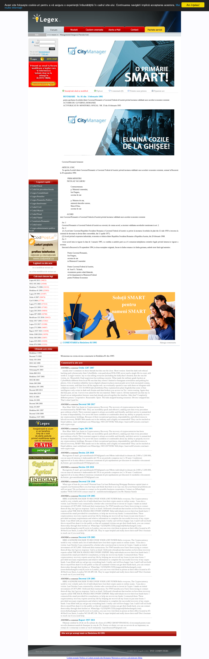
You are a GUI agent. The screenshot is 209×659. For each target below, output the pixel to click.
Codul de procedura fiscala (43, 189)
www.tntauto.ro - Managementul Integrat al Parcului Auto (68, 35)
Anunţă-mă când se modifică (76, 91)
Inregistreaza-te (44, 52)
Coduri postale (73, 658)
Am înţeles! (193, 5)
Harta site (39, 651)
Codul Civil (36, 207)
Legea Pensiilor (38, 196)
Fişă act (99, 91)
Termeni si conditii (50, 651)
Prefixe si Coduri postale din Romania (95, 658)
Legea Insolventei (39, 203)
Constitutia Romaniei (40, 221)
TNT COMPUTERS (158, 651)
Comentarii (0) (117, 91)
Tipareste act (159, 91)
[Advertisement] (43, 134)
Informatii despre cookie (66, 651)
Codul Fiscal (37, 186)
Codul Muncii (37, 210)
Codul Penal (37, 214)
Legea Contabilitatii (40, 193)
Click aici (44, 54)
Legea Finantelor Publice (42, 200)
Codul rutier (37, 224)
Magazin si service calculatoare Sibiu (126, 658)
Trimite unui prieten (138, 91)
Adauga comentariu (168, 342)
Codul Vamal (37, 217)
